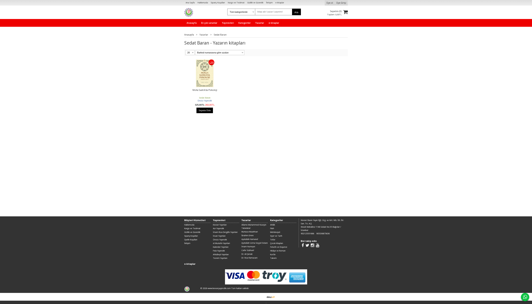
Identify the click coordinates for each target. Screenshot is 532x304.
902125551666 (307, 233)
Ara (296, 12)
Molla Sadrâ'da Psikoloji (204, 90)
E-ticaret (261, 296)
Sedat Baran (204, 97)
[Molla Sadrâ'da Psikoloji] (205, 61)
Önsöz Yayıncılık (205, 100)
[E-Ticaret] (271, 296)
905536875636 (323, 233)
